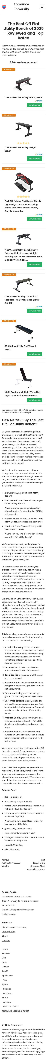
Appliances (7, 975)
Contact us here (26, 780)
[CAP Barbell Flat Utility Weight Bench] (23, 129)
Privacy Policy (8, 931)
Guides (5, 966)
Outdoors (8, 993)
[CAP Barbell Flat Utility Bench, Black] (23, 83)
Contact (6, 940)
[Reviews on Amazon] (23, 143)
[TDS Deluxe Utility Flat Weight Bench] (23, 333)
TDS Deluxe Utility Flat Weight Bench (20, 348)
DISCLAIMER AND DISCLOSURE (15, 1011)
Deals (4, 962)
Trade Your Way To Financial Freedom (20, 900)
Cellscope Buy (9, 914)
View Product (35, 105)
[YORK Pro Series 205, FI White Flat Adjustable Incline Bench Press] (23, 378)
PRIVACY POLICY (11, 1006)
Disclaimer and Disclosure (14, 927)
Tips (5, 980)
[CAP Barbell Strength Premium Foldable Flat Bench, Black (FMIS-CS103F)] (23, 285)
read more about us (16, 783)
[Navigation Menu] (42, 7)
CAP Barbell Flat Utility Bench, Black (23, 97)
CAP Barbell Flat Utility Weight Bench (20, 149)
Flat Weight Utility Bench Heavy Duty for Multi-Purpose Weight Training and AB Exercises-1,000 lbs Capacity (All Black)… (23, 255)
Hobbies (7, 988)
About (5, 936)
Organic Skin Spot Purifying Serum (18, 909)
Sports (5, 984)
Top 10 (5, 971)
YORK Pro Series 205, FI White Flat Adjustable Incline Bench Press (22, 394)
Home (5, 949)
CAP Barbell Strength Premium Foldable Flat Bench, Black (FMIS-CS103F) (22, 300)
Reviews (6, 953)
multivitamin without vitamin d (16, 896)
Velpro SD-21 (8, 905)
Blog (4, 957)
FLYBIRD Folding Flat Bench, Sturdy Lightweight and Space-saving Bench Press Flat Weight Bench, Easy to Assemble (23, 206)
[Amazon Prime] (38, 101)
